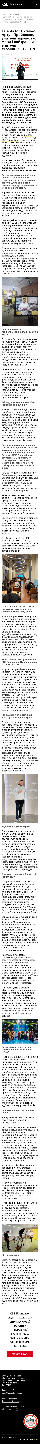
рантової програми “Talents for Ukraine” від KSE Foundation (19, 137)
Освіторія (8, 354)
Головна (5, 14)
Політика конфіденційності (13, 1406)
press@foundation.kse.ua (12, 1393)
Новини (16, 14)
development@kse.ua (10, 1401)
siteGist (35, 1439)
